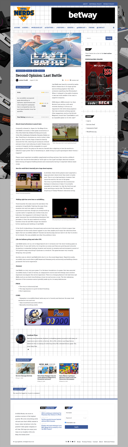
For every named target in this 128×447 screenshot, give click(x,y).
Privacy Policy (87, 442)
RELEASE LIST (37, 27)
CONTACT (101, 27)
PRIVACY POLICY (108, 4)
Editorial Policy (109, 442)
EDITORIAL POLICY (95, 4)
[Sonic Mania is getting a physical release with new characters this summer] (68, 368)
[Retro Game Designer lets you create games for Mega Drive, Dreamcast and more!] (47, 368)
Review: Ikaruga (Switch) (24, 376)
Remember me (70, 422)
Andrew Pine (22, 80)
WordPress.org (91, 132)
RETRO (71, 27)
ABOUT (85, 4)
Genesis (29, 71)
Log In (76, 427)
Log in (88, 121)
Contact (95, 442)
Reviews (41, 71)
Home (79, 442)
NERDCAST (81, 27)
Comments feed (91, 128)
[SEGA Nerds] (24, 14)
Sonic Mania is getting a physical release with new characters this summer (67, 377)
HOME (18, 27)
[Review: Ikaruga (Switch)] (25, 368)
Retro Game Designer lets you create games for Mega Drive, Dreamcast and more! (47, 377)
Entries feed (90, 124)
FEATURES (49, 27)
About (101, 442)
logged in (24, 393)
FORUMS (91, 27)
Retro (35, 71)
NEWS (26, 27)
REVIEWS (61, 27)
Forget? (85, 418)
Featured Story (21, 71)
